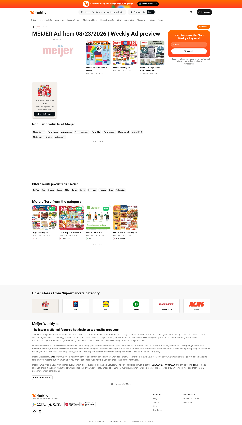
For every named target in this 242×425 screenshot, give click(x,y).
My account (205, 12)
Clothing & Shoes (90, 20)
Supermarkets (46, 20)
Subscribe (204, 27)
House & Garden (73, 20)
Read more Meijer (42, 377)
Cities (160, 20)
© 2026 (96, 421)
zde (194, 364)
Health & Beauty (107, 20)
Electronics (59, 20)
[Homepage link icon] (112, 384)
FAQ (155, 398)
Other (119, 20)
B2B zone (187, 402)
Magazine (141, 20)
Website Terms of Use (118, 421)
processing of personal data (191, 61)
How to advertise (191, 398)
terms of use (202, 59)
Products (151, 20)
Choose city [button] (139, 12)
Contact (156, 402)
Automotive (129, 20)
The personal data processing (142, 421)
